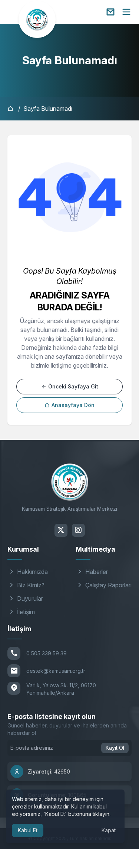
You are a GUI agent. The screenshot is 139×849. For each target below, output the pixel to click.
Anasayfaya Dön (72, 405)
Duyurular (29, 598)
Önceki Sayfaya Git (72, 386)
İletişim (25, 612)
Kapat (109, 830)
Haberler (96, 571)
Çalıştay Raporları (108, 585)
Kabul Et (27, 830)
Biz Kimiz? (30, 585)
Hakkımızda (32, 571)
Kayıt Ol (115, 748)
